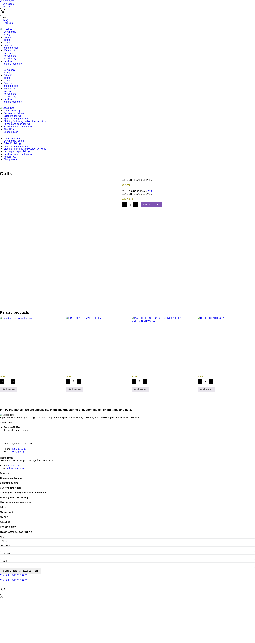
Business (5, 553)
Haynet (7, 42)
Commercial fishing (14, 113)
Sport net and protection (16, 118)
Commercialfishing (10, 33)
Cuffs (6, 173)
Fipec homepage (12, 110)
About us (5, 522)
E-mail (3, 561)
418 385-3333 (19, 449)
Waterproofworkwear (9, 51)
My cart (4, 517)
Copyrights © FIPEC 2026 (13, 575)
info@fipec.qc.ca (19, 451)
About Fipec (10, 129)
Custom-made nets (10, 488)
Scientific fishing (12, 116)
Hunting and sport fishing (10, 57)
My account (6, 512)
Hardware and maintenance (18, 126)
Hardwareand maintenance (13, 62)
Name (3, 537)
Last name (5, 545)
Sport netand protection (11, 46)
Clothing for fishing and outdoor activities (25, 121)
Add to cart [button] (8, 389)
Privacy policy (8, 527)
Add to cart (151, 204)
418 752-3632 (15, 465)
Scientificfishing (8, 38)
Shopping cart (11, 132)
